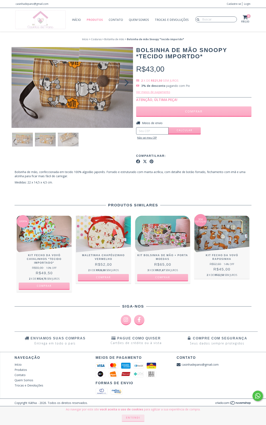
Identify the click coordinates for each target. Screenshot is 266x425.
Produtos (95, 20)
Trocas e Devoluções (172, 20)
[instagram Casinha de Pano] (126, 320)
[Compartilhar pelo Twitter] (145, 162)
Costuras (96, 39)
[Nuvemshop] (233, 404)
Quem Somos (139, 20)
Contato (116, 20)
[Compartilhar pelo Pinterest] (151, 162)
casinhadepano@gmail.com (32, 4)
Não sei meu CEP (147, 138)
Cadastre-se (234, 4)
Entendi (133, 417)
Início (76, 20)
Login (247, 4)
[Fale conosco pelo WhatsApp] (257, 396)
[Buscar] (197, 19)
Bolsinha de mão (114, 39)
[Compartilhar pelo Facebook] (138, 162)
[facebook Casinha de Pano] (139, 320)
